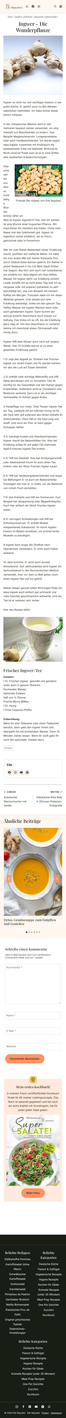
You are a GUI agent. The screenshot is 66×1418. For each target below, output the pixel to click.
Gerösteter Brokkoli (17, 1299)
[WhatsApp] (27, 6)
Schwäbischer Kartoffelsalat (17, 1276)
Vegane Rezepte (48, 1279)
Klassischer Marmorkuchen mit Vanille (15, 799)
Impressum (56, 1413)
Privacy (45, 1413)
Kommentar (14, 967)
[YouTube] (36, 1406)
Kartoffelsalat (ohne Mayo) (17, 1267)
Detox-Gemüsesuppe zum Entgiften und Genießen (30, 922)
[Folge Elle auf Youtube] (21, 772)
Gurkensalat (17, 1284)
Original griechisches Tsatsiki (17, 1322)
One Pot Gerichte (48, 1304)
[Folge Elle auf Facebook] (9, 772)
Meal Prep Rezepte (48, 1299)
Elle (9, 765)
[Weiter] (57, 879)
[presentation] (33, 872)
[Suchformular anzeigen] (55, 6)
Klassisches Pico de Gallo (17, 1312)
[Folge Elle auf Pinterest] (27, 772)
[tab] (26, 932)
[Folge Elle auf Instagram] (15, 772)
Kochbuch (49, 1315)
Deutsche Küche (48, 1264)
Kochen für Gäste (48, 1284)
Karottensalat (17, 1289)
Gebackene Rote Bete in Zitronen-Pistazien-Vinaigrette (49, 799)
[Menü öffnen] (60, 6)
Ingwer (8, 748)
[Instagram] (38, 6)
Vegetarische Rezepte (49, 1274)
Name (11, 1015)
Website (11, 1046)
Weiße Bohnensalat (17, 1304)
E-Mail (11, 1030)
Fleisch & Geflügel (48, 1269)
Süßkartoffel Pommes (17, 1259)
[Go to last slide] (9, 879)
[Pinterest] (30, 1406)
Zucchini (49, 1310)
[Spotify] (42, 1406)
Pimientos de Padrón (17, 1294)
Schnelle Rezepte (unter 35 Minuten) (48, 1292)
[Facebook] (33, 6)
